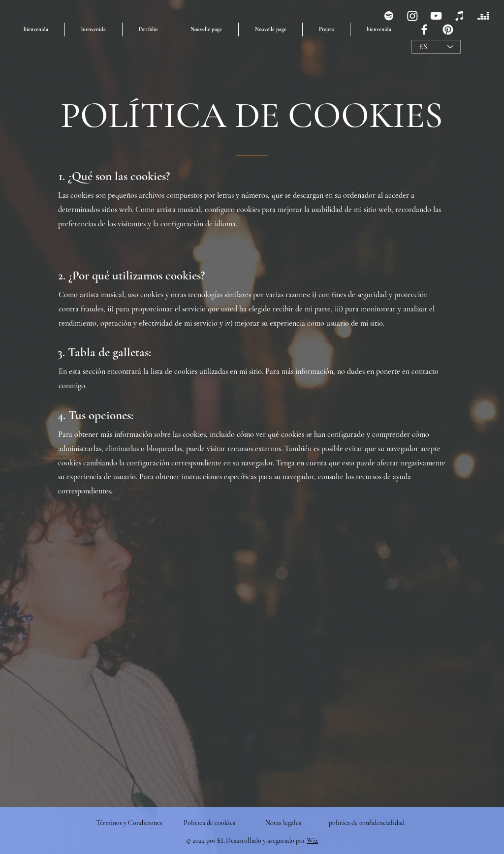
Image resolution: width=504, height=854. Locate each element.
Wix (312, 840)
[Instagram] (412, 16)
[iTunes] (460, 16)
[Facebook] (424, 29)
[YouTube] (436, 16)
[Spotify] (389, 16)
